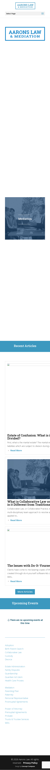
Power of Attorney (13, 708)
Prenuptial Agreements (16, 712)
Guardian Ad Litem (13, 677)
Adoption (9, 645)
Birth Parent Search (14, 648)
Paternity (9, 694)
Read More (16, 450)
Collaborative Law (13, 652)
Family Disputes (12, 670)
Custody (9, 656)
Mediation (9, 687)
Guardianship (11, 673)
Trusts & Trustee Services (17, 719)
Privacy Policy (30, 762)
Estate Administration (15, 666)
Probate (9, 715)
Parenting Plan (12, 691)
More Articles (25, 591)
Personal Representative (16, 698)
